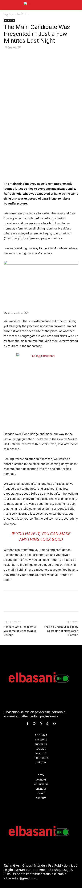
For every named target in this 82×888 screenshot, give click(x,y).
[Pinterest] (25, 56)
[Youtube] (54, 723)
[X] (16, 56)
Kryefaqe (8, 14)
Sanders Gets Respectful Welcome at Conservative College (20, 631)
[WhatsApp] (34, 56)
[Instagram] (34, 723)
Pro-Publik (22, 14)
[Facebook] (7, 56)
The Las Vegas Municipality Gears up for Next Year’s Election (61, 631)
